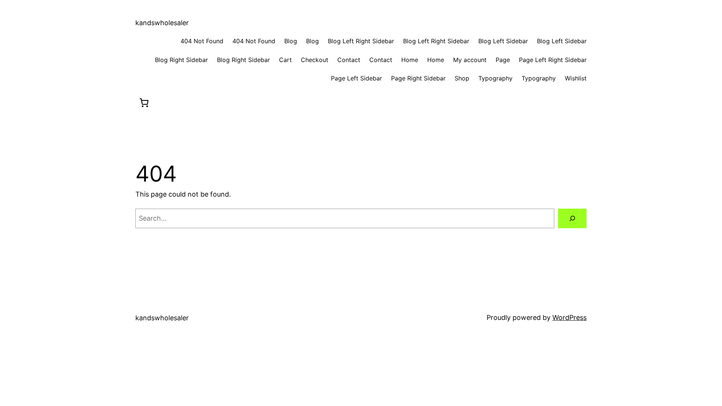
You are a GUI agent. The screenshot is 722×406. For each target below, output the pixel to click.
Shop (462, 78)
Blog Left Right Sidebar (361, 41)
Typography (495, 78)
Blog (290, 41)
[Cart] (143, 102)
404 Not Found (201, 41)
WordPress (569, 317)
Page (503, 60)
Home (409, 60)
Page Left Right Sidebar (553, 60)
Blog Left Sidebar (503, 41)
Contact (348, 60)
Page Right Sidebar (418, 78)
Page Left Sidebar (356, 78)
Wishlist (576, 78)
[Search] (572, 218)
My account (470, 60)
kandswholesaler (162, 23)
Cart (285, 60)
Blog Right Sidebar (181, 60)
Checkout (314, 60)
